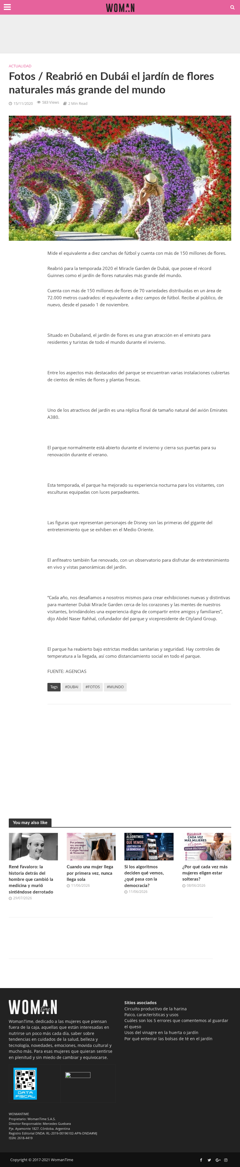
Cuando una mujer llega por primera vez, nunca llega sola (90, 873)
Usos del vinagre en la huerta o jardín (161, 1032)
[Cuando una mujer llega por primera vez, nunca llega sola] (91, 846)
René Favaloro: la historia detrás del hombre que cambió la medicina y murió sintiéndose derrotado (31, 879)
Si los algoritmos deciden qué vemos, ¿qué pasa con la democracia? (144, 876)
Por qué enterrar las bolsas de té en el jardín (168, 1038)
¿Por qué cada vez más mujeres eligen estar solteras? (205, 873)
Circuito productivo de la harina (155, 1008)
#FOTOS (92, 686)
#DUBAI (71, 686)
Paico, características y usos (151, 1014)
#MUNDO (115, 686)
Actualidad (20, 66)
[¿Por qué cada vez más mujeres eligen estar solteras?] (207, 846)
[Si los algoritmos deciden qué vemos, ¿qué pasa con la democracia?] (149, 846)
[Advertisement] (139, 756)
